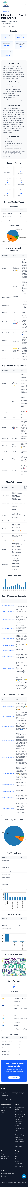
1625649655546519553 (8, 619)
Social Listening (19, 1146)
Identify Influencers (20, 1112)
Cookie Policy (19, 1166)
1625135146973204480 (8, 656)
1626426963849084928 (8, 808)
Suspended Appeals (20, 1135)
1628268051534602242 (8, 605)
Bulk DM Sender (19, 1141)
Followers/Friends (6, 1108)
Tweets (3, 1110)
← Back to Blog (5, 11)
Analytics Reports (20, 1126)
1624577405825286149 (8, 611)
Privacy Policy (19, 1163)
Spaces (3, 1115)
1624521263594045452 (8, 773)
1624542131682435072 (8, 668)
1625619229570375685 (8, 638)
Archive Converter (20, 1114)
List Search (18, 1132)
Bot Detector (18, 1119)
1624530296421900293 (8, 740)
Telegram (5, 1176)
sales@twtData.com (8, 1173)
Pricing (17, 1154)
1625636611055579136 (8, 628)
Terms (17, 1161)
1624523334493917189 (8, 716)
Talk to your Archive (20, 1117)
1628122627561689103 (8, 757)
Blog (2, 1154)
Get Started (14, 1077)
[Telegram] (24, 1176)
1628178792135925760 (8, 683)
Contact (17, 1159)
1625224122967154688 (8, 650)
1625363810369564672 (8, 645)
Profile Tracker (19, 1144)
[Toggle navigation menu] (25, 4)
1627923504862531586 (8, 784)
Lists (2, 1112)
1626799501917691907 (8, 726)
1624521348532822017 (8, 706)
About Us (17, 1156)
